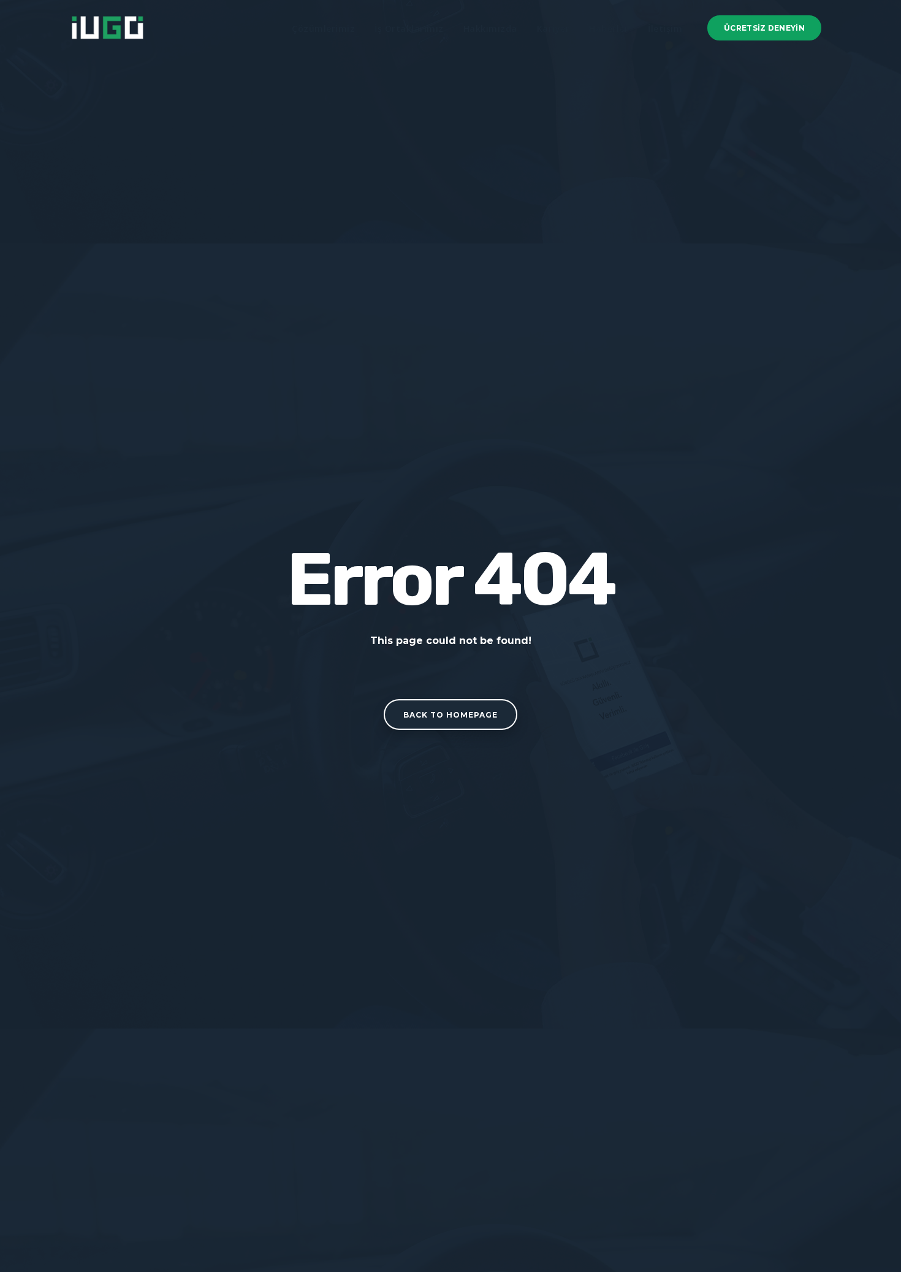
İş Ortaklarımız (409, 28)
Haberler (608, 28)
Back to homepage (450, 714)
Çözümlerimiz (323, 28)
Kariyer (553, 28)
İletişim (665, 28)
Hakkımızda (490, 28)
